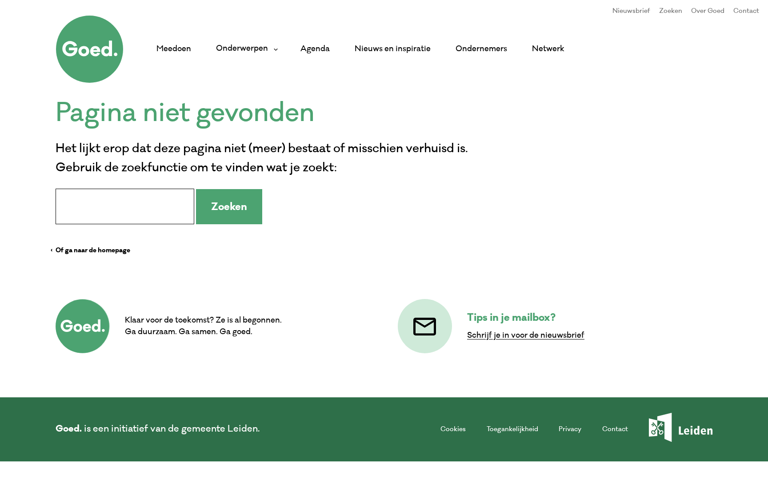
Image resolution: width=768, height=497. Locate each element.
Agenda (315, 49)
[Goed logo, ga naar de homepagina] (90, 49)
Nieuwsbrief (631, 11)
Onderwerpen (244, 48)
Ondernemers (481, 49)
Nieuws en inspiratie (393, 49)
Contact (746, 11)
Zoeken (670, 11)
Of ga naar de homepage (93, 251)
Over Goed (707, 11)
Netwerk (548, 49)
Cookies (453, 429)
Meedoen (173, 49)
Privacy (570, 429)
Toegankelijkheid (512, 429)
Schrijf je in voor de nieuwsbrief (525, 335)
